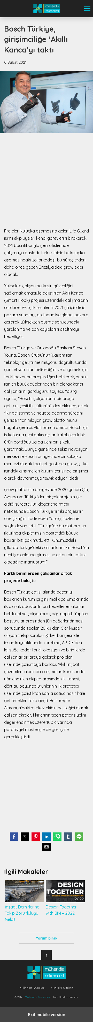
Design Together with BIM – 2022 (61, 910)
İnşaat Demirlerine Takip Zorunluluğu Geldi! (22, 913)
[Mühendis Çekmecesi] (46, 972)
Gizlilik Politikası (62, 987)
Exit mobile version (46, 1014)
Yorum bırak (46, 938)
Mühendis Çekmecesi (46, 8)
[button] (14, 836)
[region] (46, 180)
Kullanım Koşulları (32, 987)
